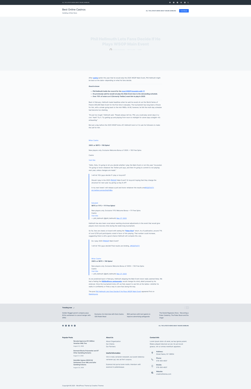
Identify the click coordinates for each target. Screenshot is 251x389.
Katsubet (94, 203)
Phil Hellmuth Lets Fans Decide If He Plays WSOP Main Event (118, 291)
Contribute (184, 11)
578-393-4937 (161, 361)
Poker (139, 49)
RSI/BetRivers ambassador (112, 281)
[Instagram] (177, 2)
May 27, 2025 (122, 218)
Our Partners (110, 346)
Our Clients (110, 344)
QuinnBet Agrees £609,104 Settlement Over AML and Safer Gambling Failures (84, 362)
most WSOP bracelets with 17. (133, 91)
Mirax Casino (93, 140)
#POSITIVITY (149, 188)
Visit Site (92, 160)
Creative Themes (98, 386)
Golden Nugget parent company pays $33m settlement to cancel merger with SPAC (76, 315)
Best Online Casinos (73, 9)
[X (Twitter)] (173, 2)
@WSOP (114, 180)
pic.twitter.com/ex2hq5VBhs (101, 190)
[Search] (188, 2)
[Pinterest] (181, 2)
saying (95, 78)
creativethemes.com (163, 374)
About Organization (113, 341)
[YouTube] (185, 2)
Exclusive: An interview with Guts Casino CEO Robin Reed (109, 315)
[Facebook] (170, 2)
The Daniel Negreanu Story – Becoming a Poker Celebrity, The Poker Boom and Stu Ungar (174, 315)
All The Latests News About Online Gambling (75, 2)
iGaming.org (93, 294)
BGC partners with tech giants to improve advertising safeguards (138, 315)
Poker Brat (130, 231)
